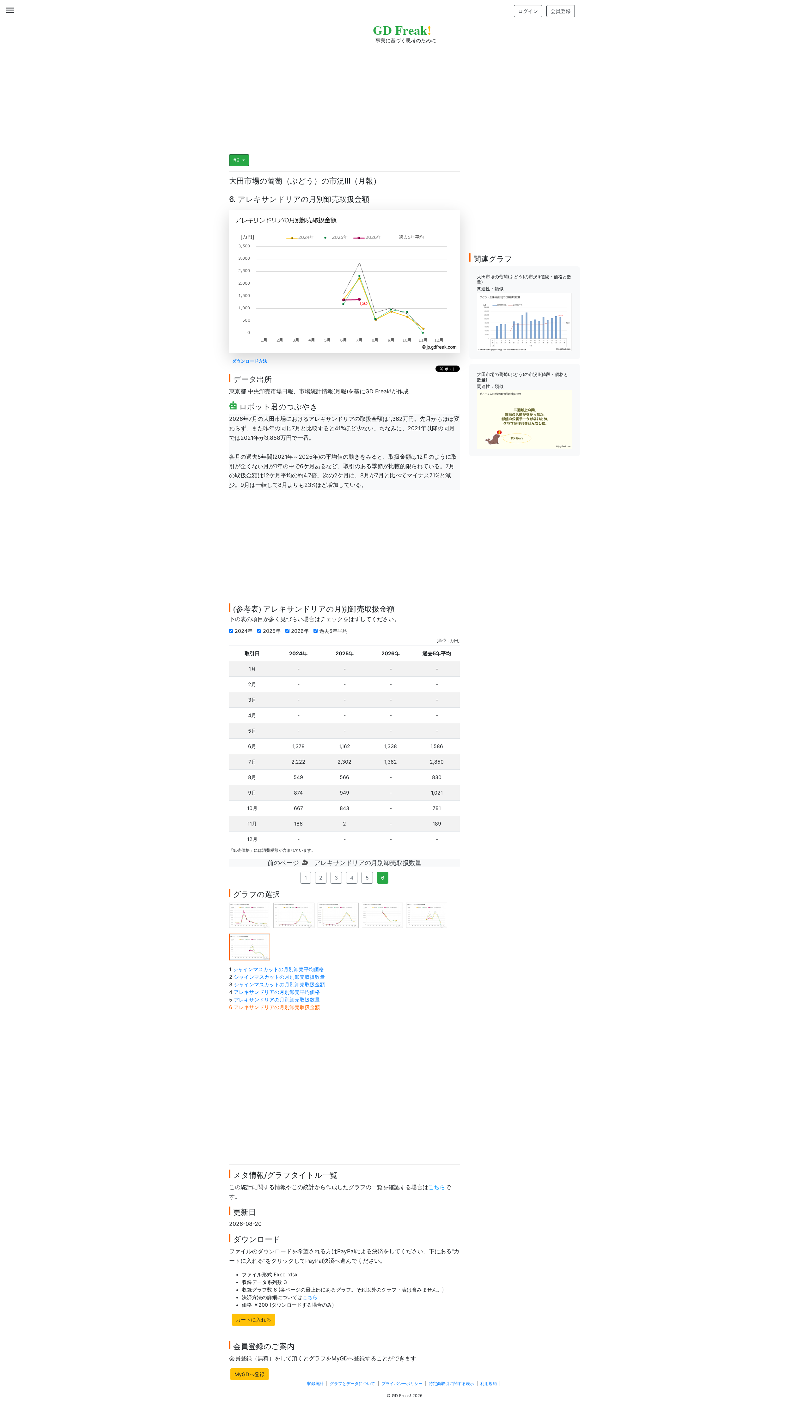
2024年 (244, 631)
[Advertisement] (404, 95)
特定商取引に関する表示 (451, 1383)
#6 (237, 160)
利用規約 (488, 1383)
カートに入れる (253, 1319)
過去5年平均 (334, 631)
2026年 (300, 631)
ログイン (528, 11)
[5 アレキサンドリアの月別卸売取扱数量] (426, 914)
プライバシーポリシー (402, 1383)
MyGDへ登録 (249, 1374)
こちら (436, 1187)
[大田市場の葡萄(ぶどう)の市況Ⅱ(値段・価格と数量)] (524, 419)
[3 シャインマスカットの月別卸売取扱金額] (338, 914)
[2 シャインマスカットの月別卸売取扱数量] (293, 914)
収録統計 (315, 1383)
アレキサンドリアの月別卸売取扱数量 (277, 999)
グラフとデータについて (352, 1383)
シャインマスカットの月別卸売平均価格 (278, 969)
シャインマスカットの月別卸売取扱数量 (279, 977)
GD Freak (402, 30)
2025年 (272, 631)
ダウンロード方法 (249, 361)
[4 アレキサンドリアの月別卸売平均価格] (382, 914)
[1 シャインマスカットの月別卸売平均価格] (249, 914)
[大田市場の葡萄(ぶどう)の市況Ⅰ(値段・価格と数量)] (524, 321)
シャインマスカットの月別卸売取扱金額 (279, 984)
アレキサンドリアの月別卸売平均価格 (277, 992)
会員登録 (560, 11)
